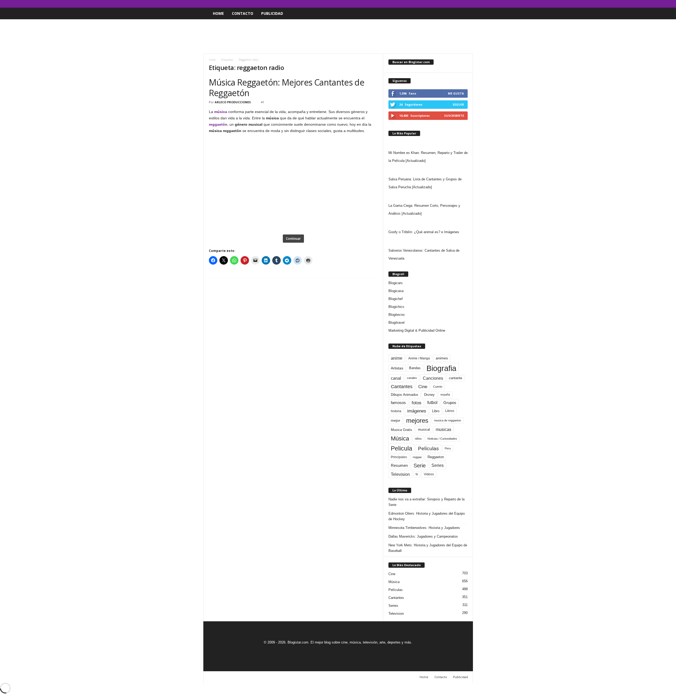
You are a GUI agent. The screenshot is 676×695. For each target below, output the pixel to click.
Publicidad (272, 13)
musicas (443, 429)
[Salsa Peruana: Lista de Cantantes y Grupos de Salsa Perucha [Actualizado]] (428, 170)
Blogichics (396, 307)
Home (218, 13)
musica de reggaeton (447, 420)
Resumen (399, 465)
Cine (422, 386)
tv (417, 474)
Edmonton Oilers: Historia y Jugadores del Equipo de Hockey (426, 516)
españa (445, 394)
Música (400, 438)
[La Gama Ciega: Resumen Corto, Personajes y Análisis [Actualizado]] (428, 196)
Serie (420, 465)
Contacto (242, 13)
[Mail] (452, 4)
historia (396, 411)
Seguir (458, 104)
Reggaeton (436, 457)
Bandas (415, 368)
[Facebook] (444, 4)
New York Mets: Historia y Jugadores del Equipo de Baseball (427, 548)
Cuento (437, 386)
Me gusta (456, 93)
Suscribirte (454, 116)
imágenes (416, 411)
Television (400, 474)
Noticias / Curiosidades (442, 438)
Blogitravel (396, 323)
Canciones (433, 378)
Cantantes (401, 386)
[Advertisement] (338, 36)
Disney (429, 395)
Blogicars (395, 283)
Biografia (441, 368)
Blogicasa (395, 291)
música (220, 112)
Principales (399, 457)
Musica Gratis (401, 430)
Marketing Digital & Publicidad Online (416, 330)
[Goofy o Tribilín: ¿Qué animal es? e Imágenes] (428, 223)
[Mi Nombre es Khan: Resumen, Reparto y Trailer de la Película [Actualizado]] (428, 143)
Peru (448, 448)
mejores (417, 420)
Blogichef (395, 299)
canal (396, 378)
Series (437, 465)
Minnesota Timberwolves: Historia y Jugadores (424, 528)
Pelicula (401, 448)
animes (442, 358)
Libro (435, 411)
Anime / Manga (419, 358)
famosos (398, 403)
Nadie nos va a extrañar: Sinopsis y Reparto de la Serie (426, 502)
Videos (429, 474)
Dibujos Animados (404, 395)
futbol (432, 402)
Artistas (397, 368)
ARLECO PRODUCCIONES (233, 102)
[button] (465, 13)
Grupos (449, 402)
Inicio (212, 60)
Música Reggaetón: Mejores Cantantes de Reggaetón (286, 87)
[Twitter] (461, 4)
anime (396, 358)
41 (262, 102)
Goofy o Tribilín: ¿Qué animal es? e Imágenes (423, 232)
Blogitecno (396, 315)
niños (418, 438)
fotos (416, 402)
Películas (428, 448)
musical (424, 429)
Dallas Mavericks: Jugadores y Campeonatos (423, 536)
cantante (455, 378)
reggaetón (218, 124)
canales (412, 377)
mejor (395, 420)
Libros (449, 410)
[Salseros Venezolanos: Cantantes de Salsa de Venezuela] (428, 241)
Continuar (293, 238)
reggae (417, 457)
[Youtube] (469, 4)
